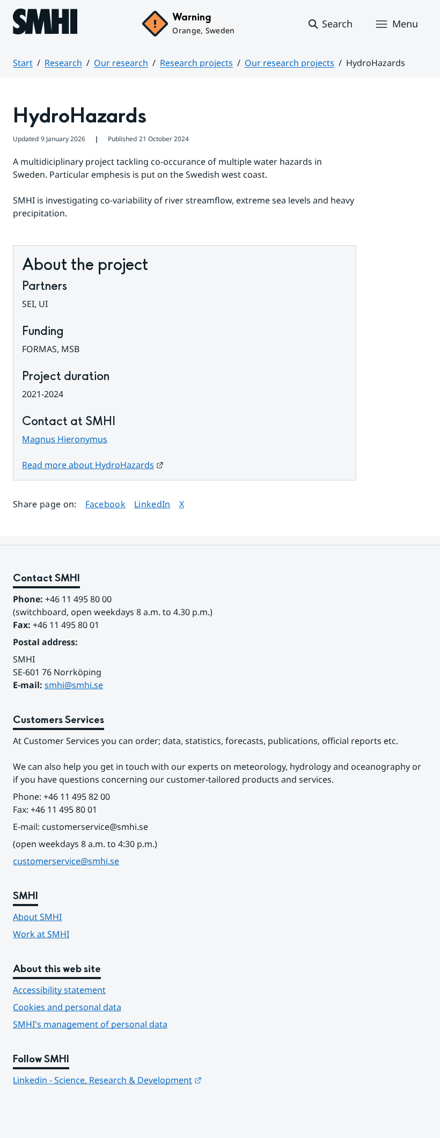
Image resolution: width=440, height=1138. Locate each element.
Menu (405, 23)
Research (63, 63)
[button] (330, 24)
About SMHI (37, 917)
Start (23, 63)
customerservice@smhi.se (66, 861)
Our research (121, 63)
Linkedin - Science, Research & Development (107, 1080)
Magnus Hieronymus (64, 439)
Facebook (105, 504)
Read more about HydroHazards (93, 465)
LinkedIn (152, 504)
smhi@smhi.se (74, 685)
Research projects (196, 63)
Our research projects (289, 63)
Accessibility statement (59, 990)
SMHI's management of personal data (90, 1024)
